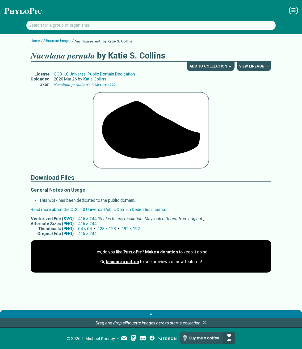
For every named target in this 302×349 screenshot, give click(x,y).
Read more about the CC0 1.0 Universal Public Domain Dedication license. (99, 209)
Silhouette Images (57, 41)
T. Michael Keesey (98, 338)
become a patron (122, 261)
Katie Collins (94, 78)
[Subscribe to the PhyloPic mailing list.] (124, 338)
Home (35, 41)
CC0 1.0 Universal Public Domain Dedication (94, 73)
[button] (204, 322)
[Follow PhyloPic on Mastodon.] (134, 338)
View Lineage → (253, 66)
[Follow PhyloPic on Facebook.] (152, 338)
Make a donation (161, 251)
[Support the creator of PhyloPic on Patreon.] (167, 338)
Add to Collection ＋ (210, 66)
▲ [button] (151, 313)
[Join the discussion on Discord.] (143, 338)
